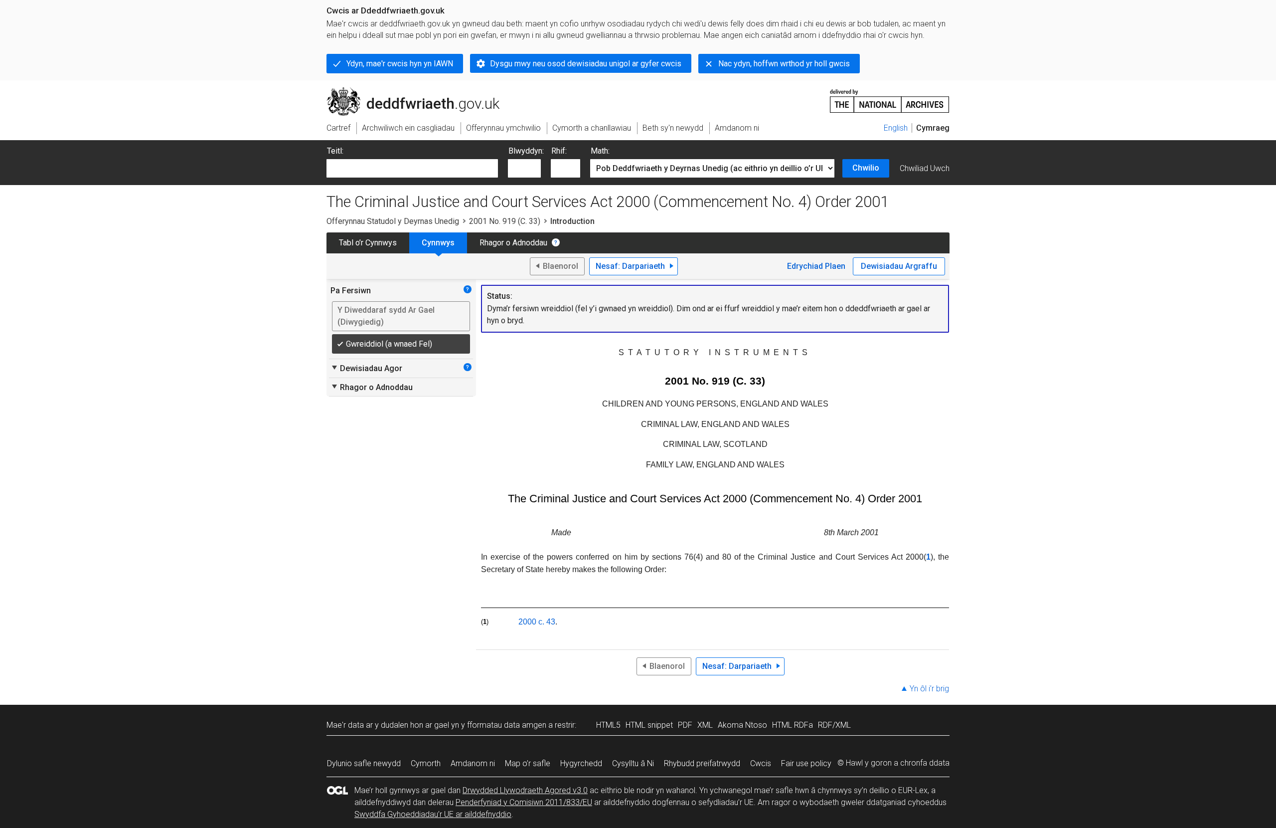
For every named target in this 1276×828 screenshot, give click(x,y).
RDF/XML (834, 725)
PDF (685, 725)
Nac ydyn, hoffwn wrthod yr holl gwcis (784, 63)
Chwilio (865, 168)
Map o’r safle (527, 763)
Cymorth (426, 763)
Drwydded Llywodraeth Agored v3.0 (525, 790)
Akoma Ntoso (742, 725)
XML (705, 725)
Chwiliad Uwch (925, 168)
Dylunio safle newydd (364, 763)
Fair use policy (806, 763)
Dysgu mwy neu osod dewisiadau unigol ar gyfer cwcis (585, 63)
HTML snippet (649, 725)
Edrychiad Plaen (816, 266)
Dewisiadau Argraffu (899, 266)
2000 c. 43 (536, 622)
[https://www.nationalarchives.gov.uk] (890, 97)
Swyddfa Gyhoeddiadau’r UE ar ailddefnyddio (432, 814)
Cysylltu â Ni (633, 763)
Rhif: (559, 151)
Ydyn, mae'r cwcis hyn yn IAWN (399, 63)
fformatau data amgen (506, 725)
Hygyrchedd (581, 763)
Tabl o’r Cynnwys (368, 242)
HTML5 (608, 725)
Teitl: (335, 151)
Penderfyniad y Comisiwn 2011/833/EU (524, 802)
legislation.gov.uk (409, 91)
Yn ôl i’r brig (929, 688)
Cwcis (760, 763)
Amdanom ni (473, 763)
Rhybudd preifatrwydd (702, 763)
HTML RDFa (792, 725)
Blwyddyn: (526, 151)
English (896, 128)
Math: (600, 151)
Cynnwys (438, 242)
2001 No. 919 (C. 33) (504, 221)
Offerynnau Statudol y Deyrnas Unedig (392, 221)
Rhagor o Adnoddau (513, 242)
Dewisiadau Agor (366, 368)
